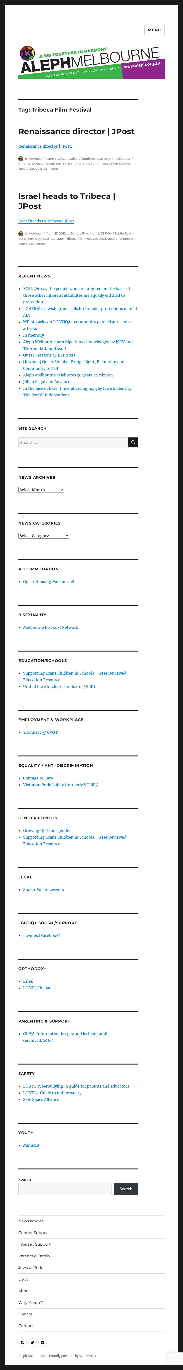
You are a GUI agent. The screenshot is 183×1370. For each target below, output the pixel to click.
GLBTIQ (48, 238)
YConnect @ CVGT (40, 732)
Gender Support (33, 1232)
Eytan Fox (53, 163)
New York (90, 163)
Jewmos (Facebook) (41, 935)
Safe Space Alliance (41, 1099)
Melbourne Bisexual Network (50, 627)
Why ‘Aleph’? (30, 1302)
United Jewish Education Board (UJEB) (59, 686)
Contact (26, 1325)
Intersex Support (34, 1244)
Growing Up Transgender (47, 830)
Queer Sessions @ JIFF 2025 (49, 355)
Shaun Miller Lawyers (43, 889)
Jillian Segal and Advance (46, 381)
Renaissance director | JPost (76, 131)
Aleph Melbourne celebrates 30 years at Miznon (68, 375)
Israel (60, 238)
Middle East (121, 158)
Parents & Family (34, 1256)
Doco (23, 1279)
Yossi (22, 168)
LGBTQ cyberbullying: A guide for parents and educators (76, 1086)
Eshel (28, 981)
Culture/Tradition (82, 158)
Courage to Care (38, 778)
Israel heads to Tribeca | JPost (46, 221)
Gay (38, 238)
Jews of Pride (30, 1267)
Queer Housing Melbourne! (48, 581)
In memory (33, 335)
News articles (31, 1221)
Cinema (24, 163)
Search (24, 1179)
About (24, 1291)
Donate (25, 1314)
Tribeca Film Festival (115, 163)
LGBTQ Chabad (37, 987)
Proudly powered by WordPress (72, 1356)
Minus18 (31, 1145)
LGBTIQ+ (103, 158)
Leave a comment (44, 168)
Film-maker (72, 163)
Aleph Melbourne (31, 1356)
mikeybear (33, 158)
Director (38, 163)
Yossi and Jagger (120, 238)
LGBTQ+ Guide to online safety (52, 1092)
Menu (154, 30)
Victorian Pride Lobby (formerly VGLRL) (60, 784)
